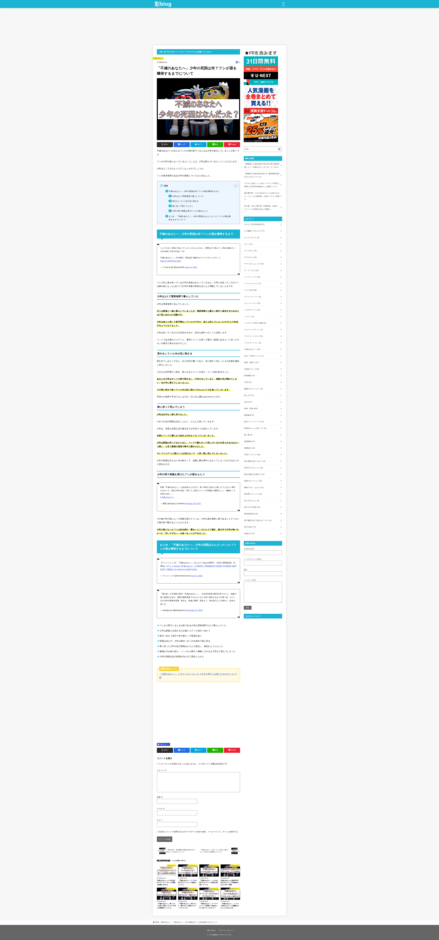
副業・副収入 (251, 362)
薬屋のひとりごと (253, 481)
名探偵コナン (251, 369)
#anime (177, 566)
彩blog (163, 4)
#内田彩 (218, 566)
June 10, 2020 (191, 267)
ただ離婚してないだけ (254, 231)
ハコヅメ (249, 316)
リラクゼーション (252, 343)
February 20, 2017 (193, 503)
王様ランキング (252, 454)
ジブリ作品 (250, 290)
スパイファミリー (252, 297)
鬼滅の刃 (249, 533)
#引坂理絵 (226, 566)
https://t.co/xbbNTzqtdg (187, 569)
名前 (160, 797)
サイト (159, 820)
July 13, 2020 (196, 576)
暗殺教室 (249, 415)
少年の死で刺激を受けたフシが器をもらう (190, 211)
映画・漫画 (251, 408)
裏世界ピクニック (253, 494)
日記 (248, 402)
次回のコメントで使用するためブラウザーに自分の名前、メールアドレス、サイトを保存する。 (199, 832)
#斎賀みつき (171, 569)
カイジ (248, 244)
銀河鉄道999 (251, 514)
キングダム (250, 251)
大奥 (247, 382)
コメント (162, 770)
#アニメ (169, 566)
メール (161, 809)
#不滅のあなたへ (167, 497)
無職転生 (249, 448)
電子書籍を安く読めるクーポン (258, 520)
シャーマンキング (252, 283)
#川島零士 (199, 566)
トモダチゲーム (252, 310)
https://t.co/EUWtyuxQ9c (170, 261)
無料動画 (249, 441)
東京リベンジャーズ (254, 422)
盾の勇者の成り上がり (254, 461)
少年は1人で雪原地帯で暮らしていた (187, 196)
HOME (157, 922)
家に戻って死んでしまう (182, 206)
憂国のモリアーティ (253, 389)
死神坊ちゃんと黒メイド (255, 428)
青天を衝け (250, 527)
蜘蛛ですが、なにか (253, 487)
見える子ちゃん (251, 501)
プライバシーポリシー (226, 930)
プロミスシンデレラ (253, 336)
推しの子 (249, 395)
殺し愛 (248, 435)
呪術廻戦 (249, 376)
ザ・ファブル (251, 270)
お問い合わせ (211, 930)
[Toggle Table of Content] (234, 186)
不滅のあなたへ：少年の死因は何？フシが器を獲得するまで (194, 191)
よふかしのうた (251, 237)
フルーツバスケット (253, 330)
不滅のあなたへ (158, 58)
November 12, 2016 (194, 610)
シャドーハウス (252, 277)
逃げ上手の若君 (252, 507)
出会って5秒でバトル (254, 356)
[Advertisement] (219, 25)
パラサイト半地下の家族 (255, 323)
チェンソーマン (252, 303)
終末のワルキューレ (253, 468)
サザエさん (250, 257)
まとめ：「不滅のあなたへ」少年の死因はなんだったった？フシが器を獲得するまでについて (200, 218)
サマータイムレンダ (254, 264)
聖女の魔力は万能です (254, 474)
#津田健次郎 (209, 566)
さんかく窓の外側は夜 (254, 224)
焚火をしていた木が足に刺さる (185, 201)
